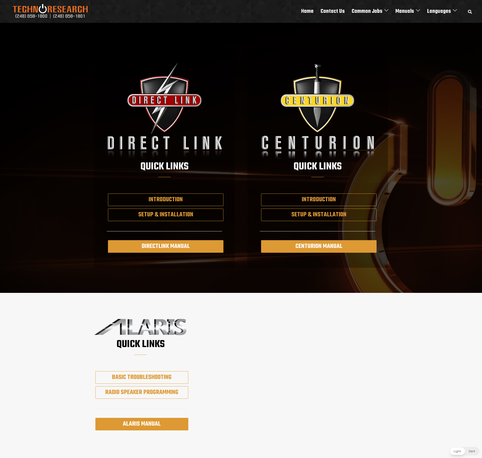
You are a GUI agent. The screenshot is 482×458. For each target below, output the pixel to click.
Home (307, 11)
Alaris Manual (142, 424)
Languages (439, 11)
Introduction (166, 200)
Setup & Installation (165, 215)
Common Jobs (367, 11)
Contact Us (333, 11)
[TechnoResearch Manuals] (50, 11)
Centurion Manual (318, 246)
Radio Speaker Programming (141, 392)
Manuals (404, 11)
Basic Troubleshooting (141, 377)
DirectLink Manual (166, 246)
